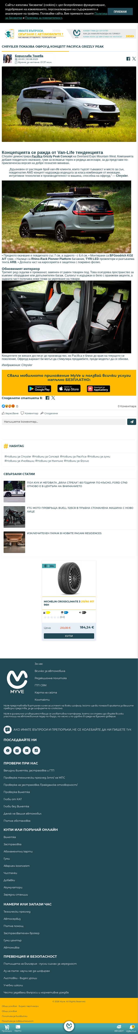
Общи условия (9, 1011)
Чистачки (10, 873)
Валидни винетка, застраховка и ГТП (29, 770)
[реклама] (69, 34)
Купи (69, 636)
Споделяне (51, 413)
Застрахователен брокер (22, 933)
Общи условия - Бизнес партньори (20, 1006)
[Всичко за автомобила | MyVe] (69, 1026)
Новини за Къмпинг (50, 460)
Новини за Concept (46, 456)
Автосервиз (12, 918)
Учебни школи (13, 985)
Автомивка (11, 947)
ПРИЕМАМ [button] (120, 11)
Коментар (31, 413)
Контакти (42, 699)
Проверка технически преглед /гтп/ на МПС (34, 777)
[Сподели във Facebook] (128, 59)
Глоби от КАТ (13, 799)
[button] (63, 18)
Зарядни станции (16, 894)
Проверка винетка (17, 792)
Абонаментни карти (18, 851)
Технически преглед (17, 911)
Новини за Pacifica (74, 456)
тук (128, 729)
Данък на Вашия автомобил (23, 813)
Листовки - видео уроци (20, 978)
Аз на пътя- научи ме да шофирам (27, 971)
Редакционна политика (51, 678)
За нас (39, 663)
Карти (18, 1031)
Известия (131, 1029)
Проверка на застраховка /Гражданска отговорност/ (41, 785)
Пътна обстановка (17, 820)
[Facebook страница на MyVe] (8, 753)
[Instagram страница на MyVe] (17, 753)
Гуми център (13, 940)
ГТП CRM (40, 685)
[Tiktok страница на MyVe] (36, 753)
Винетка (10, 837)
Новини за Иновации (20, 460)
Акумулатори (13, 887)
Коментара (127, 406)
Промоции (7, 1031)
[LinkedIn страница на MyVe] (27, 753)
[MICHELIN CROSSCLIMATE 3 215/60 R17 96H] (69, 578)
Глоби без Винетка (16, 806)
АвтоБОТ (119, 1031)
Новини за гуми (99, 456)
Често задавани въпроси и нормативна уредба (36, 992)
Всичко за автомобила (50, 671)
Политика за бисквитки (14, 1016)
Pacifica (37, 156)
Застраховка (12, 844)
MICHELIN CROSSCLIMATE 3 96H (69, 603)
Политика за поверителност (43, 17)
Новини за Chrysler (18, 456)
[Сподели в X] (134, 59)
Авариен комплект (17, 866)
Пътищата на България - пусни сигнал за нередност (40, 963)
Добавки (9, 880)
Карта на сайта (46, 692)
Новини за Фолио (77, 460)
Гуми (7, 858)
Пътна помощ (13, 926)
